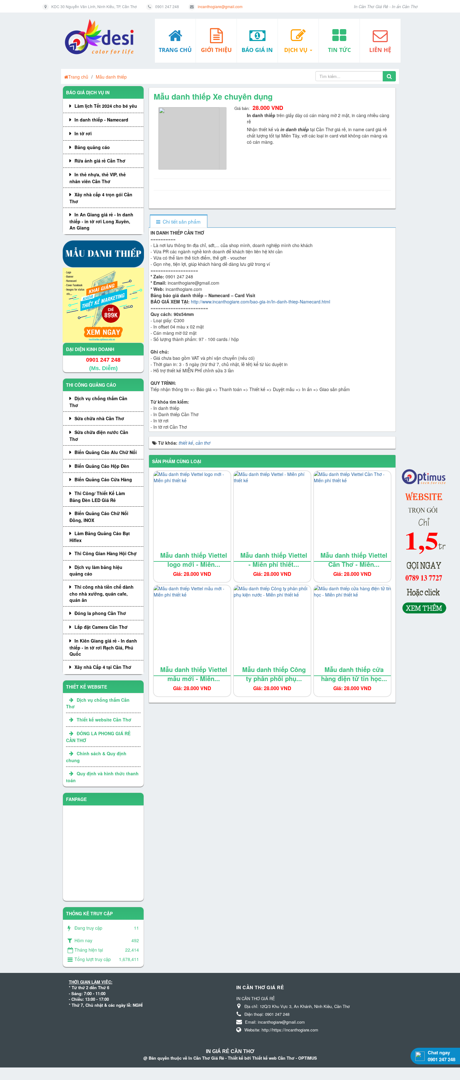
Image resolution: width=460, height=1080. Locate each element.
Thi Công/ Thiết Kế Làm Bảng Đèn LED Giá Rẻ (97, 496)
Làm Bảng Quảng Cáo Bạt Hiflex (99, 536)
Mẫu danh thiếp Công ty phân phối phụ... (274, 674)
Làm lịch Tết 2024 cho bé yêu (105, 106)
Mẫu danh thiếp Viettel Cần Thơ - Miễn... (353, 559)
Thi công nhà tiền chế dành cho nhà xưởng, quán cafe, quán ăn (101, 593)
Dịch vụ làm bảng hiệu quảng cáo (95, 570)
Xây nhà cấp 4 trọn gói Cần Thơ (100, 197)
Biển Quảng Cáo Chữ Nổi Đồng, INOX (98, 516)
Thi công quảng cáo (91, 385)
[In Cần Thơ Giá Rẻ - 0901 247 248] (101, 37)
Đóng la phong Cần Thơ (100, 613)
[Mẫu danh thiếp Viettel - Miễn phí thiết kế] (272, 516)
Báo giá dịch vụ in (88, 92)
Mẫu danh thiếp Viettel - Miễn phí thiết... (273, 559)
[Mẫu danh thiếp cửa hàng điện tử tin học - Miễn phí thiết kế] (352, 630)
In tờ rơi (83, 133)
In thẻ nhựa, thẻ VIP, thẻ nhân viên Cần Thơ (97, 177)
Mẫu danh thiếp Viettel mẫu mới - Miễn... (193, 674)
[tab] (178, 221)
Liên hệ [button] (380, 50)
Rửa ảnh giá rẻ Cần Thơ (99, 161)
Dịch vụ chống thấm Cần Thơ (98, 401)
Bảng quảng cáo (92, 147)
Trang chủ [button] (175, 50)
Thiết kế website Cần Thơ (104, 719)
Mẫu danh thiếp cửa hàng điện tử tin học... (354, 674)
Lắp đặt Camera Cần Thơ (101, 627)
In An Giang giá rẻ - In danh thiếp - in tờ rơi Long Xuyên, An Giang (101, 221)
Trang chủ (78, 77)
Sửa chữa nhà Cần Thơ (99, 418)
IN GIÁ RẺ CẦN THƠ (230, 1051)
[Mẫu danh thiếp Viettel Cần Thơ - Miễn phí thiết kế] (352, 516)
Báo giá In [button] (257, 50)
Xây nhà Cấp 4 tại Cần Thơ (102, 667)
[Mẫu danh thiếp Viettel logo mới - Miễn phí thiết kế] (192, 516)
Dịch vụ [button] (296, 50)
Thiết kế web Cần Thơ (273, 1058)
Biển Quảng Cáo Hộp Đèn (101, 466)
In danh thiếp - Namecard (101, 119)
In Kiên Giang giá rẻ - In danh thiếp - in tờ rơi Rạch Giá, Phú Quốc (103, 647)
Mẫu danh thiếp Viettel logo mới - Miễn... (193, 559)
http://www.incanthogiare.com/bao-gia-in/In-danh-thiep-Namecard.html (260, 301)
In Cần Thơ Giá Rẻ (206, 1058)
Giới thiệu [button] (216, 50)
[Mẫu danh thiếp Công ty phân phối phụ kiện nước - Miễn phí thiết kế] (272, 630)
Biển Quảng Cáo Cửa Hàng (103, 479)
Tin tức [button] (339, 50)
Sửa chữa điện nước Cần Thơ (98, 435)
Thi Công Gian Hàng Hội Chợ (105, 553)
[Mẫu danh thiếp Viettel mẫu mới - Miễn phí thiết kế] (192, 630)
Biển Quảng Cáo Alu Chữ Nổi (105, 452)
